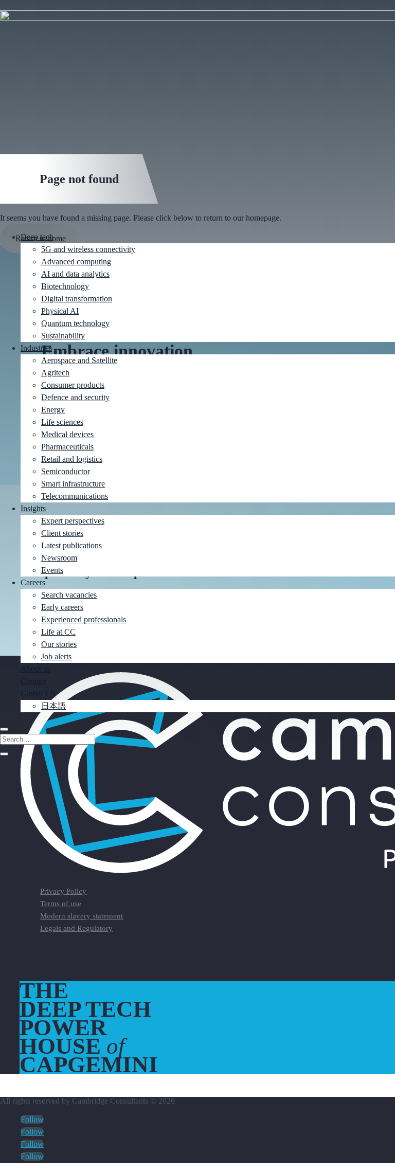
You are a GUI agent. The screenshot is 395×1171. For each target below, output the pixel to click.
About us (35, 668)
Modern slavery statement (81, 916)
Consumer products (72, 385)
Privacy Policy (63, 891)
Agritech (55, 372)
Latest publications (71, 545)
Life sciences (62, 422)
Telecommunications (74, 496)
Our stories (59, 644)
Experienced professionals (83, 619)
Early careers (62, 607)
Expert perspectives (72, 520)
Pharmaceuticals (67, 446)
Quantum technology (75, 323)
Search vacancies (69, 594)
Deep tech (37, 236)
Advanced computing (76, 261)
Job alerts (56, 656)
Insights (33, 508)
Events (52, 570)
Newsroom (59, 557)
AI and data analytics (75, 273)
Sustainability (63, 335)
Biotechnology (65, 286)
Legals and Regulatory (76, 928)
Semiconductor (65, 471)
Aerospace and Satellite (79, 360)
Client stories (62, 533)
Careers (33, 582)
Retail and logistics (71, 459)
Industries (36, 348)
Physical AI (60, 311)
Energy (53, 409)
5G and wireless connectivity (88, 249)
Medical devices (67, 434)
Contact (33, 681)
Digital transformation (76, 298)
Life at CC (58, 631)
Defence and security (75, 397)
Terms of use (60, 903)
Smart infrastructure (73, 483)
